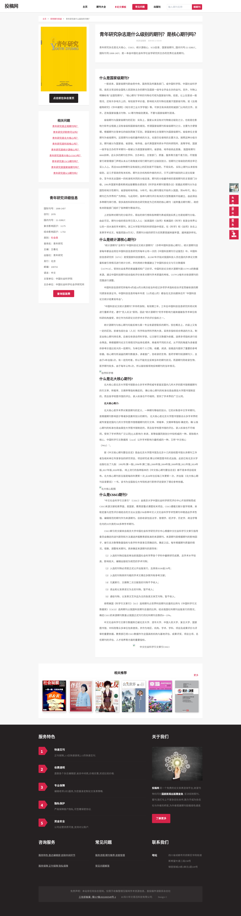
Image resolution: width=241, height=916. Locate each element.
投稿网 (11, 6)
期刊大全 (101, 7)
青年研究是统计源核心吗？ (65, 149)
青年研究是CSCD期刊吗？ (65, 161)
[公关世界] (133, 696)
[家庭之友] (107, 696)
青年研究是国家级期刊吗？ (65, 167)
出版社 (157, 7)
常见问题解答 (102, 865)
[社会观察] (54, 696)
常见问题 (140, 7)
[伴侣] (80, 696)
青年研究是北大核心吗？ (65, 138)
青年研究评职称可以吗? (65, 132)
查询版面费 (63, 293)
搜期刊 (197, 7)
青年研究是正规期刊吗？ (65, 126)
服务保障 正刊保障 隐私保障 (53, 865)
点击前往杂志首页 (63, 98)
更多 (196, 675)
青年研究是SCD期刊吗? (65, 173)
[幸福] (160, 696)
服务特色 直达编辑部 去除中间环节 (57, 855)
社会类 (54, 237)
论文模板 (121, 7)
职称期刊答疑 (56, 19)
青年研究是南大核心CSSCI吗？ (65, 155)
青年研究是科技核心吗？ (65, 143)
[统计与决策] (186, 696)
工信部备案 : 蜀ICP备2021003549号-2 (97, 897)
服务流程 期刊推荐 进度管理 (110, 855)
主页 (85, 7)
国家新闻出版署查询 (172, 793)
